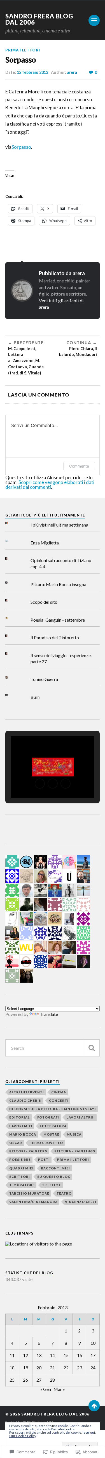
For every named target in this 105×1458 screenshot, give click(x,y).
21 (52, 1367)
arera (72, 72)
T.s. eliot (51, 1185)
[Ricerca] (91, 1047)
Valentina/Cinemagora (33, 1202)
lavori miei (20, 1126)
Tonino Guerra (44, 679)
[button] (40, 783)
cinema (58, 1092)
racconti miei (55, 1168)
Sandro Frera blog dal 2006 (39, 19)
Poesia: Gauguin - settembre (58, 619)
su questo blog (54, 1176)
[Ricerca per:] (52, 1047)
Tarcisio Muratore (29, 1193)
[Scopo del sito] (11, 600)
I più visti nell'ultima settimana (59, 524)
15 (66, 1355)
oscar (15, 1143)
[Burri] (11, 695)
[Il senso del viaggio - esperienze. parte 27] (11, 653)
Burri (35, 697)
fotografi (48, 1117)
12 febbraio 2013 (32, 72)
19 (25, 1367)
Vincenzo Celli (80, 1202)
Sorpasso (21, 147)
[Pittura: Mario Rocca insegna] (11, 582)
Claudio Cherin (25, 1100)
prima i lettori (22, 50)
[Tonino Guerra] (11, 677)
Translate (49, 1014)
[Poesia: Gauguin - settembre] (11, 618)
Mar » (59, 1389)
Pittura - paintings (74, 1151)
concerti (59, 1100)
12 (25, 1355)
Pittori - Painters (28, 1151)
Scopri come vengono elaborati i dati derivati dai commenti (49, 484)
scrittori (19, 1176)
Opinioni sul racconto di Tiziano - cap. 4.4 (62, 563)
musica (74, 1134)
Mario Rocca (22, 1134)
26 (25, 1379)
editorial (19, 1117)
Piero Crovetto (46, 1143)
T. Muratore (22, 1185)
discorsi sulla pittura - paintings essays (53, 1109)
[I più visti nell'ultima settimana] (11, 523)
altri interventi (26, 1092)
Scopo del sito (44, 602)
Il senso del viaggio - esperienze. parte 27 (61, 658)
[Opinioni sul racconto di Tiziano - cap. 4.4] (11, 558)
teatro (64, 1193)
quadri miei (21, 1168)
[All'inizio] (94, 1405)
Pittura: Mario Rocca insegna (58, 584)
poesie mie (20, 1159)
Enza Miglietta (45, 542)
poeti (44, 1159)
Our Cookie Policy (22, 1436)
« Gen (45, 1389)
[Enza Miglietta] (11, 541)
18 (12, 1367)
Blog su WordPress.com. (29, 1422)
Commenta (79, 466)
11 (12, 1355)
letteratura (53, 1126)
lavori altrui (80, 1117)
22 (66, 1367)
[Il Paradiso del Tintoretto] (11, 635)
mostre (51, 1134)
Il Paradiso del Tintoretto (55, 637)
